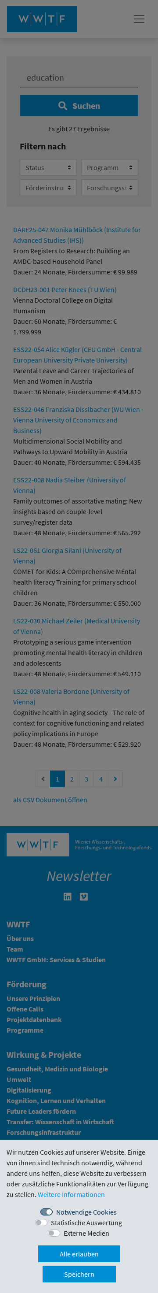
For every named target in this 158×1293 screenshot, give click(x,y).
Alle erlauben (79, 1253)
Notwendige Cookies (86, 1212)
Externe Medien (86, 1233)
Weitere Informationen (71, 1194)
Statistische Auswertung (86, 1222)
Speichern (79, 1274)
